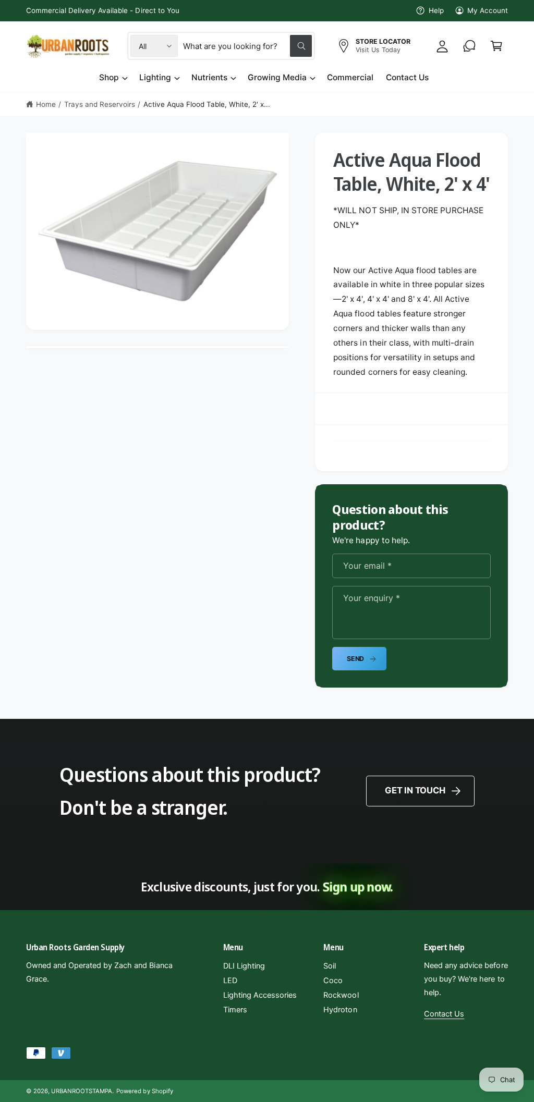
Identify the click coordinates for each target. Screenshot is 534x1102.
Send (355, 659)
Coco (333, 980)
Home (46, 104)
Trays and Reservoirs (99, 104)
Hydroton (340, 1009)
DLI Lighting (244, 966)
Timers (235, 1009)
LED (230, 980)
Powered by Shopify (144, 1091)
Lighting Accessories (260, 995)
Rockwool (340, 995)
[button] (496, 45)
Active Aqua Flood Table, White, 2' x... (207, 104)
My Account (487, 10)
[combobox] (247, 45)
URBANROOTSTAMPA (81, 1091)
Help (436, 10)
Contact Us (444, 1014)
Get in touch (415, 790)
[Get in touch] (469, 45)
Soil (329, 966)
